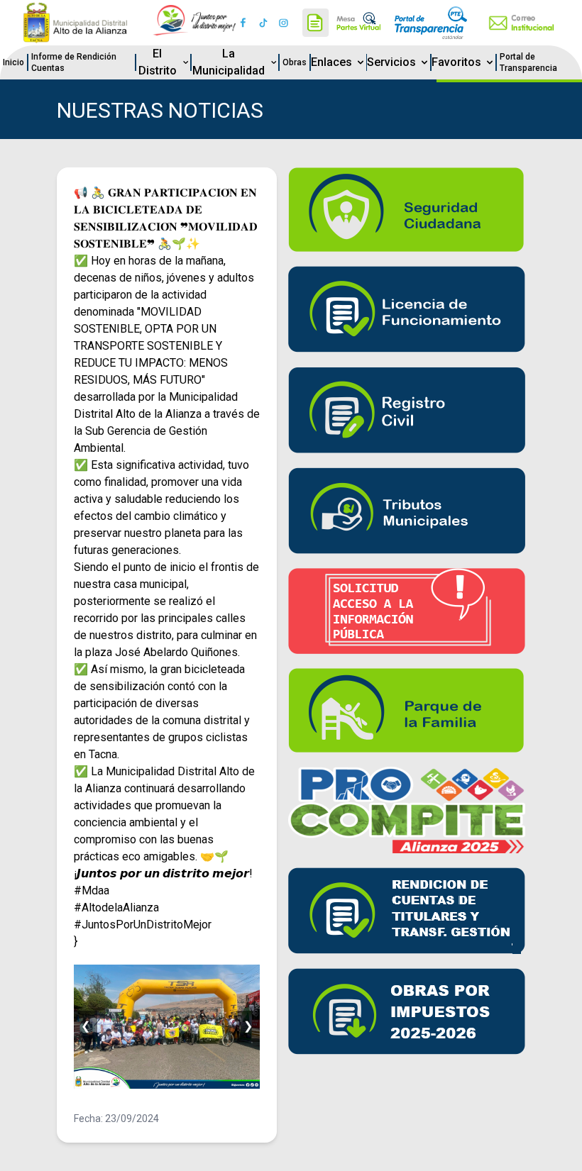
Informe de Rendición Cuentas (73, 62)
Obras (294, 62)
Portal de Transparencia (528, 62)
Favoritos (456, 62)
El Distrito (157, 62)
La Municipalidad (228, 62)
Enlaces (331, 62)
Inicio (13, 62)
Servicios (391, 62)
